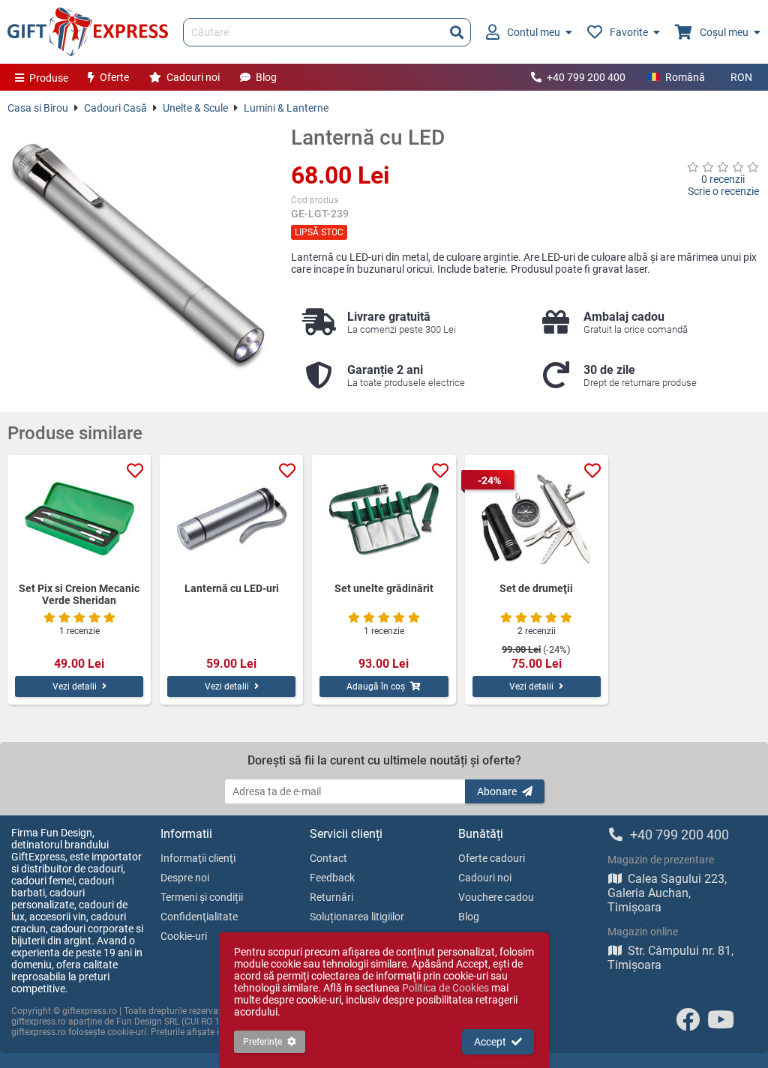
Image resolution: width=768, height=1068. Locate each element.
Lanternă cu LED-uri (231, 588)
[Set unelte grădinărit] (384, 518)
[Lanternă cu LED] (138, 255)
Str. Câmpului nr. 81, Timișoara (671, 958)
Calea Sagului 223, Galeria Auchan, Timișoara (667, 893)
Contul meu (533, 32)
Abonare (497, 791)
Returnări (331, 897)
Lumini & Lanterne (286, 108)
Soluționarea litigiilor (357, 917)
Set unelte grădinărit (384, 588)
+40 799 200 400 (586, 77)
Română (685, 77)
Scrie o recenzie (723, 191)
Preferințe (262, 1042)
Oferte (114, 77)
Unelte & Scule (195, 108)
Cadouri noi (193, 77)
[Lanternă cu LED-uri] (231, 518)
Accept (490, 1042)
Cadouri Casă (115, 108)
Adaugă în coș (375, 686)
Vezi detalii (74, 686)
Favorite (629, 32)
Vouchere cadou (496, 897)
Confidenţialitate (199, 917)
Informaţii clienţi (198, 858)
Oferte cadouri (491, 858)
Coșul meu (724, 32)
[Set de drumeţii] (536, 518)
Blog (266, 77)
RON (741, 77)
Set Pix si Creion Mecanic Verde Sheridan (79, 594)
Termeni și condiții (201, 897)
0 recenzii (723, 179)
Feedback (332, 878)
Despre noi (184, 878)
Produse (48, 78)
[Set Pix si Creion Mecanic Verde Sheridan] (79, 518)
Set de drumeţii (536, 588)
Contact (328, 858)
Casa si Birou (38, 108)
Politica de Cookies (445, 988)
